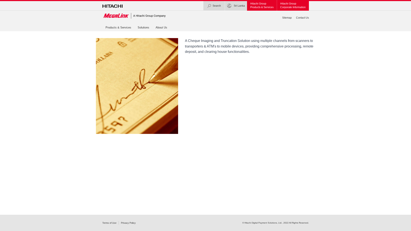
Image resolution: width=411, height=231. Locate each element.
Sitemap (287, 17)
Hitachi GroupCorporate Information (293, 5)
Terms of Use (109, 223)
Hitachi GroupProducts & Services (262, 5)
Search (217, 5)
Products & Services (118, 27)
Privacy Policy (128, 223)
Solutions (143, 27)
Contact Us (302, 17)
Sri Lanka (239, 5)
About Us (161, 27)
